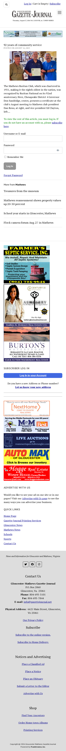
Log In (27, 3)
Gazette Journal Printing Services (22, 520)
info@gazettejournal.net (38, 602)
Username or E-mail (15, 133)
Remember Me (15, 157)
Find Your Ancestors (33, 715)
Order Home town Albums (33, 722)
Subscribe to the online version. (33, 634)
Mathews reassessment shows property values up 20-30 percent (32, 202)
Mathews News (12, 529)
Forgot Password (13, 175)
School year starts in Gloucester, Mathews (30, 213)
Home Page (10, 516)
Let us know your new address (33, 387)
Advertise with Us (33, 693)
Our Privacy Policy (33, 620)
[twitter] (25, 564)
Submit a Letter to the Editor (33, 686)
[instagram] (39, 564)
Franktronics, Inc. (38, 747)
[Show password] (58, 150)
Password (9, 145)
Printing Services (33, 730)
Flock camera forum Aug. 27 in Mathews (28, 222)
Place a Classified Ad (33, 664)
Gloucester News (13, 525)
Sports (7, 539)
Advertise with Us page (34, 498)
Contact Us (10, 543)
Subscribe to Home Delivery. (33, 642)
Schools (8, 534)
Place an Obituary (33, 678)
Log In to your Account (33, 375)
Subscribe (55, 3)
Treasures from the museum (21, 191)
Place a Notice (33, 671)
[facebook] (32, 564)
